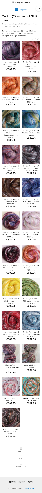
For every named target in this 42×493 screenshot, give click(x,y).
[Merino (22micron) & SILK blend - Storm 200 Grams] (11, 254)
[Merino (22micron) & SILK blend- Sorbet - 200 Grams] (31, 220)
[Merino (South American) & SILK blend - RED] (11, 353)
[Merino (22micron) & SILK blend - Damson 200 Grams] (31, 187)
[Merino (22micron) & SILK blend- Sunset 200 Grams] (31, 254)
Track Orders (21, 459)
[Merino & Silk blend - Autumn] (31, 353)
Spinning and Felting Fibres (19, 24)
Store (4, 24)
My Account (21, 451)
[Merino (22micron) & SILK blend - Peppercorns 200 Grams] (11, 119)
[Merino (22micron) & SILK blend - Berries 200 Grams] (11, 320)
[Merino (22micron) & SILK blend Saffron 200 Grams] (11, 86)
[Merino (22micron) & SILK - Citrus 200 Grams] (11, 287)
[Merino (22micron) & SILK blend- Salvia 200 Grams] (31, 119)
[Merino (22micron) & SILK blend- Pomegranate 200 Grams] (31, 50)
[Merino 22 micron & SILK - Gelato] (11, 386)
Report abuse (29, 488)
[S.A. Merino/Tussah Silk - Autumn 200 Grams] (11, 417)
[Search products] (38, 8)
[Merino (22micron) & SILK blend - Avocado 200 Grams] (31, 287)
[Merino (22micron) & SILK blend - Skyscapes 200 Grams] (31, 320)
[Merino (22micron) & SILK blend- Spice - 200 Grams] (11, 187)
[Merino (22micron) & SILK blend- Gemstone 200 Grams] (11, 220)
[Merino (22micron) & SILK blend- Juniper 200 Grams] (11, 50)
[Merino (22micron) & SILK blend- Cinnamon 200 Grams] (31, 86)
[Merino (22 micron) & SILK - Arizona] (31, 386)
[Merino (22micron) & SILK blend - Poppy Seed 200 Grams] (31, 154)
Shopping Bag (21, 466)
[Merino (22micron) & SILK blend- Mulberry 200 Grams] (11, 154)
